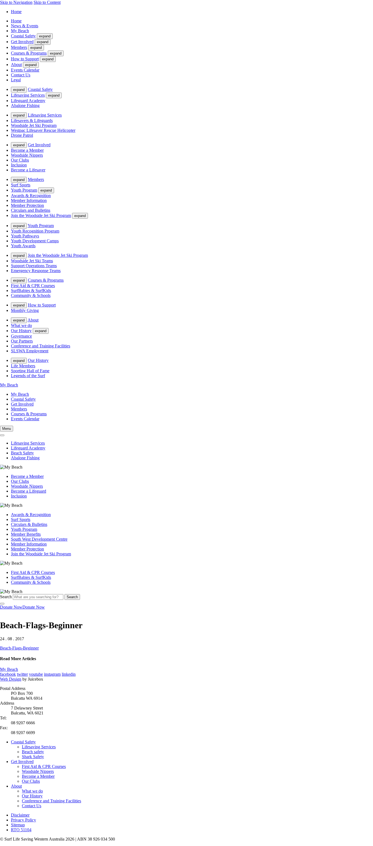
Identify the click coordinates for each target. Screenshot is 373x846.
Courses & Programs (29, 53)
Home (16, 11)
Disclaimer (20, 815)
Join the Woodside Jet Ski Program (41, 215)
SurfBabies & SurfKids (31, 290)
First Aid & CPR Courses (33, 285)
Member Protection (27, 205)
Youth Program (24, 190)
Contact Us (20, 75)
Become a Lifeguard (28, 491)
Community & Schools (31, 295)
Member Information (29, 200)
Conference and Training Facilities (40, 346)
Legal (16, 80)
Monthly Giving (25, 310)
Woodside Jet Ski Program (34, 125)
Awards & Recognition (31, 195)
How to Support (25, 58)
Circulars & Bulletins (29, 524)
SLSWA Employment (29, 350)
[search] (2, 435)
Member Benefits (26, 534)
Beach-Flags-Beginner (19, 648)
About (16, 64)
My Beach (20, 30)
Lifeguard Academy (28, 100)
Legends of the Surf (28, 375)
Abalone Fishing (25, 105)
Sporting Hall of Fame (30, 370)
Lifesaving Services (28, 95)
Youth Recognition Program (35, 231)
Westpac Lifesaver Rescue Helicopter (43, 130)
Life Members (23, 366)
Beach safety (33, 751)
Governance (21, 336)
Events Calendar (25, 70)
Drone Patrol (22, 135)
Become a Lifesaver (28, 170)
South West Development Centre (39, 539)
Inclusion (19, 165)
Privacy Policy (23, 820)
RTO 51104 (21, 829)
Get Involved (22, 41)
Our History (21, 330)
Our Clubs (20, 160)
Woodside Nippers (27, 155)
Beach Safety (22, 453)
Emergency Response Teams (36, 270)
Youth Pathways (25, 236)
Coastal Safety (23, 36)
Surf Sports (20, 185)
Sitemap (18, 825)
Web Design (10, 679)
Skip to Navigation (16, 2)
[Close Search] (2, 603)
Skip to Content (47, 2)
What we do (21, 325)
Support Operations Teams (34, 265)
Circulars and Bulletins (30, 210)
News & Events (24, 25)
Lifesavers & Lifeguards (32, 120)
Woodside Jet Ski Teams (32, 260)
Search (6, 596)
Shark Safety (33, 756)
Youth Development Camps (35, 241)
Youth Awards (23, 245)
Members (19, 47)
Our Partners (22, 341)
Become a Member (27, 150)
